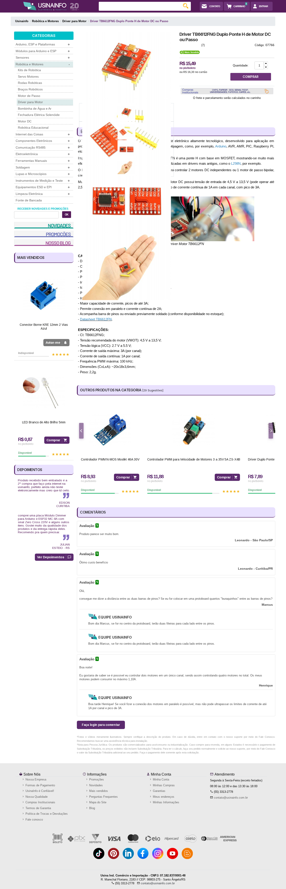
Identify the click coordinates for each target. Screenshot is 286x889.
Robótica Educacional (33, 127)
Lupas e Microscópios (43, 174)
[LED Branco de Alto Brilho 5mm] (44, 393)
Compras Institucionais (40, 802)
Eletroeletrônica (43, 154)
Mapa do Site (97, 802)
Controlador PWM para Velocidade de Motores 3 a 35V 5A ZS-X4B (193, 459)
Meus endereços (163, 796)
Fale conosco (34, 819)
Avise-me (53, 342)
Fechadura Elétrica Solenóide (39, 115)
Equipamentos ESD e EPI (43, 187)
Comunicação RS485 (43, 147)
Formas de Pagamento (40, 785)
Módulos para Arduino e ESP (43, 51)
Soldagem (43, 167)
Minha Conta (160, 774)
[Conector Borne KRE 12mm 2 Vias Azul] (44, 295)
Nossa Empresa (35, 779)
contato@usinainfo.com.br (231, 797)
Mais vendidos (98, 791)
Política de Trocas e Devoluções (46, 813)
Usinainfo (21, 21)
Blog (91, 808)
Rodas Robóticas (30, 83)
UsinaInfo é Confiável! (39, 791)
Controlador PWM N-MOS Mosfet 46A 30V (110, 459)
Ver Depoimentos (50, 557)
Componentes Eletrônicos (43, 141)
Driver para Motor (30, 102)
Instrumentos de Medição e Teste (43, 181)
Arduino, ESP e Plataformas (43, 44)
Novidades (95, 785)
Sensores (43, 58)
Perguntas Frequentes (103, 796)
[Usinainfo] (51, 6)
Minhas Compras (163, 785)
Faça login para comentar (101, 725)
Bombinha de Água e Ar (34, 108)
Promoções (96, 779)
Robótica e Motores (43, 64)
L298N (236, 163)
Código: (260, 45)
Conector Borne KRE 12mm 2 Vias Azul (44, 326)
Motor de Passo (29, 96)
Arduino (220, 146)
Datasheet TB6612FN (96, 319)
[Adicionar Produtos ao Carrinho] (266, 63)
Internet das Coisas (43, 134)
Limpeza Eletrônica (43, 194)
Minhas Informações (165, 802)
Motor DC (25, 121)
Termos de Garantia (38, 808)
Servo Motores (28, 76)
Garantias (158, 791)
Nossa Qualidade (36, 796)
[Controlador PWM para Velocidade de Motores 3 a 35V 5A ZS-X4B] (193, 430)
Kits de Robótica (29, 70)
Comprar (53, 440)
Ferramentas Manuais (43, 161)
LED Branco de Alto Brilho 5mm (43, 422)
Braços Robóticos (30, 89)
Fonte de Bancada (29, 200)
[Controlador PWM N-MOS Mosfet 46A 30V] (110, 430)
